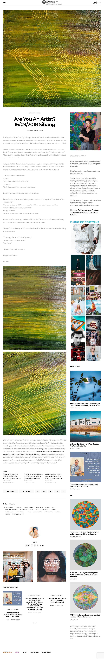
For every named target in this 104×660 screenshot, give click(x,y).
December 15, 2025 (75, 536)
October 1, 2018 (48, 568)
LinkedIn (73, 215)
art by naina (28, 507)
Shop (17, 652)
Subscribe (34, 652)
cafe (53, 507)
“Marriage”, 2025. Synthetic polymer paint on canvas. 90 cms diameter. (84, 533)
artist (47, 507)
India (54, 509)
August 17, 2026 (74, 448)
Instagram (87, 210)
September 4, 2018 (15, 572)
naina (41, 130)
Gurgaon (46, 509)
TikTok (92, 212)
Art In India (39, 507)
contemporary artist (27, 509)
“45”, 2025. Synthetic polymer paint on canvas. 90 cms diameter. (85, 616)
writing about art (18, 514)
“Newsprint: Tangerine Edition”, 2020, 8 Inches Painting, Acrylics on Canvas (12, 476)
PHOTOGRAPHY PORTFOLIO (84, 222)
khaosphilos (20, 512)
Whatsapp (46, 652)
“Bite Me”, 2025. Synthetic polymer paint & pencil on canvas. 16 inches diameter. (53, 476)
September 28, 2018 (32, 130)
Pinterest (80, 212)
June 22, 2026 (37, 613)
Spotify (86, 212)
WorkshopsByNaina (18, 555)
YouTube (73, 212)
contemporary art (11, 509)
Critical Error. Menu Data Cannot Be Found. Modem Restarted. (57, 600)
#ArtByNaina (8, 507)
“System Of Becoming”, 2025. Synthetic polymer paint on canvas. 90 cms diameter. (33, 476)
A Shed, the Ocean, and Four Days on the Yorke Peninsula (84, 445)
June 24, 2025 (74, 619)
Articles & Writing (34, 113)
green (39, 509)
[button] (33, 623)
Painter (58, 512)
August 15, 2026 (15, 619)
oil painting (48, 512)
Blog (25, 652)
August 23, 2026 (74, 408)
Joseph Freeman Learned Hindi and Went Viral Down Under (12, 614)
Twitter (80, 210)
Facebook (95, 210)
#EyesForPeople (51, 558)
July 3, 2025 (73, 579)
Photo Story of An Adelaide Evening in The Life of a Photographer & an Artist (85, 404)
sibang (8, 514)
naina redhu (38, 512)
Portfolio (7, 652)
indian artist (9, 512)
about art (19, 507)
